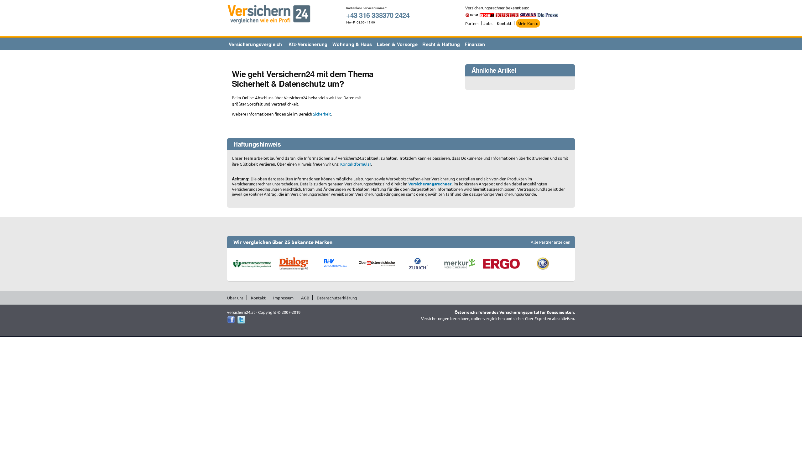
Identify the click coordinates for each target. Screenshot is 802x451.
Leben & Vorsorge (397, 44)
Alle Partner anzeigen (550, 242)
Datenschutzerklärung (337, 297)
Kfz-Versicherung (308, 44)
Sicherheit (322, 114)
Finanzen (475, 44)
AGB (305, 297)
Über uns (235, 297)
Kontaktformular (355, 164)
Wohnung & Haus (352, 44)
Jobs (487, 23)
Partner (472, 23)
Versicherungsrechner (429, 183)
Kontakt (504, 23)
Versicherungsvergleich (255, 44)
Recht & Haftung (441, 44)
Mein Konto (528, 23)
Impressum (283, 297)
